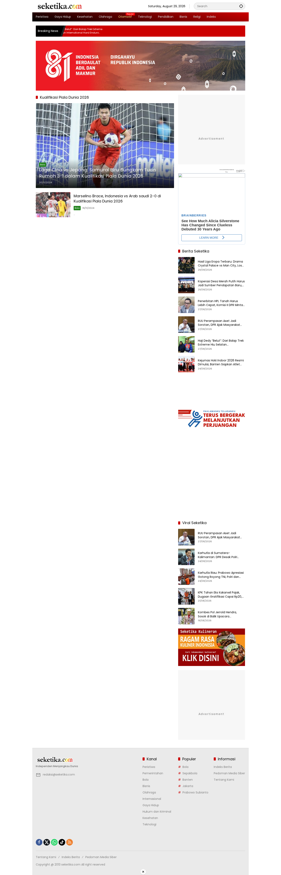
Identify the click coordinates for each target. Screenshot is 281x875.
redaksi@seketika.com (59, 774)
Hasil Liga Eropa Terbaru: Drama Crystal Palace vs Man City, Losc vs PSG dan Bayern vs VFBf (221, 264)
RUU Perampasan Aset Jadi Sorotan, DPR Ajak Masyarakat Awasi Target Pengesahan (219, 323)
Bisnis (146, 786)
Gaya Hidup (151, 805)
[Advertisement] (211, 490)
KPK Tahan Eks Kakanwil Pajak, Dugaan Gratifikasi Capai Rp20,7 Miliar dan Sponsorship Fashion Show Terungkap (221, 595)
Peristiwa (149, 767)
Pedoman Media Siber (229, 773)
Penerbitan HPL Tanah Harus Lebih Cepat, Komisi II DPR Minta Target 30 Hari (220, 303)
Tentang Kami (224, 780)
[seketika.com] (59, 6)
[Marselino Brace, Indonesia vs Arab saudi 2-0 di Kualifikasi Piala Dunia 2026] (53, 204)
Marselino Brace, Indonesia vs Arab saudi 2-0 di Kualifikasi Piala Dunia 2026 (117, 198)
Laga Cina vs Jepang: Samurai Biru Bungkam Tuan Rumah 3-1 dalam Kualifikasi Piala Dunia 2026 (97, 173)
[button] (241, 6)
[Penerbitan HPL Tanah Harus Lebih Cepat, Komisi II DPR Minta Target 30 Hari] (186, 305)
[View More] (87, 759)
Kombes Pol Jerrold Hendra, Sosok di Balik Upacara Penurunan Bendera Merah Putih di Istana (221, 614)
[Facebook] (39, 842)
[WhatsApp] (54, 842)
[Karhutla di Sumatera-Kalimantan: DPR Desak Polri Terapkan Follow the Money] (186, 557)
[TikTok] (62, 842)
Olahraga (149, 792)
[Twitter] (46, 842)
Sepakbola (189, 773)
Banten (187, 780)
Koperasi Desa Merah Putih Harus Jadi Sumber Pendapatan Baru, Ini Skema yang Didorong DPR (221, 283)
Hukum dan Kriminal (157, 812)
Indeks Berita (223, 767)
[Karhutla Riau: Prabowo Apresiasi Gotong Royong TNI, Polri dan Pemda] (186, 576)
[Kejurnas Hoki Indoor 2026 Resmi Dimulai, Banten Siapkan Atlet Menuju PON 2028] (186, 364)
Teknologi (149, 824)
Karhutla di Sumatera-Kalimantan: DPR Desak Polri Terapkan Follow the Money (217, 555)
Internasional (152, 799)
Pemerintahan (153, 773)
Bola (42, 164)
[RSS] (69, 842)
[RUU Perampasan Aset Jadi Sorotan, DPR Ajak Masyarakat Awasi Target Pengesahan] (186, 324)
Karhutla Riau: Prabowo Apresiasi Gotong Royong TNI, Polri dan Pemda (221, 575)
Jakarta (187, 786)
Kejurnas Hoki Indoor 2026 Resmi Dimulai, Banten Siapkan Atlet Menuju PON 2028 (221, 363)
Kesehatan (150, 818)
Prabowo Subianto (195, 792)
